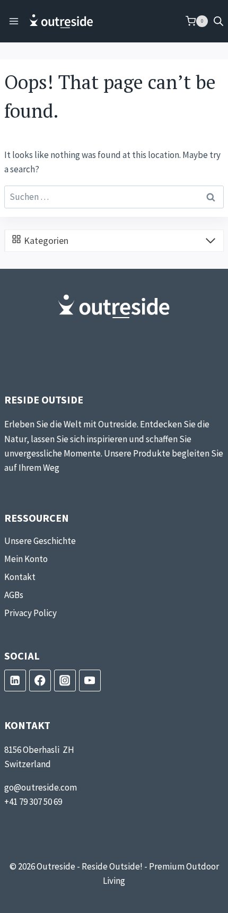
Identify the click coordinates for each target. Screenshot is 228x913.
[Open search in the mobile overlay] (218, 21)
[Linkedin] (15, 680)
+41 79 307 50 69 (33, 801)
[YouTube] (90, 680)
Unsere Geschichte (40, 541)
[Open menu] (14, 21)
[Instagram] (65, 680)
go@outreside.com (40, 787)
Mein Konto (26, 559)
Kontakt (20, 577)
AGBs (13, 595)
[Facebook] (40, 680)
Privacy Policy (30, 613)
